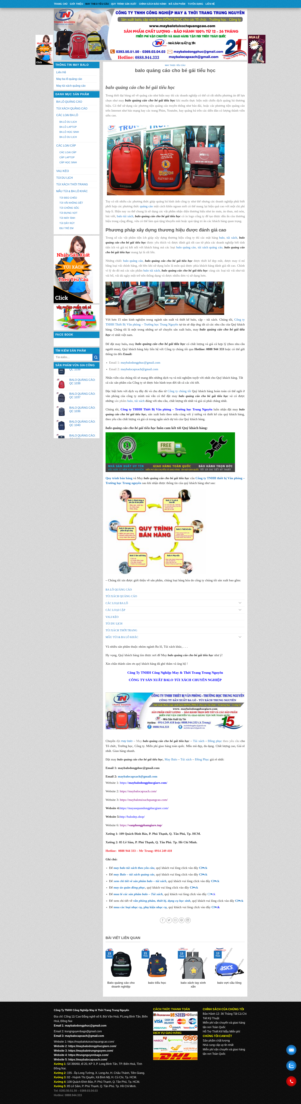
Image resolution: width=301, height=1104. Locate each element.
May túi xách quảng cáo (71, 85)
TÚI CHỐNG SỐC (69, 207)
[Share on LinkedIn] (188, 920)
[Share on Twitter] (169, 920)
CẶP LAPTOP (67, 157)
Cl (212, 881)
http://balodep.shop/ (132, 816)
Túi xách (198, 741)
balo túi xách (125, 216)
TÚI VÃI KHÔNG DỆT (71, 202)
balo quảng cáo (186, 247)
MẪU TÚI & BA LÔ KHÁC (72, 191)
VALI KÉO (62, 171)
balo (222, 237)
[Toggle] (240, 603)
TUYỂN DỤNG (195, 4)
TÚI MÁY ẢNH (67, 218)
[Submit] (95, 357)
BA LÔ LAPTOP (68, 126)
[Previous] (104, 971)
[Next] (245, 971)
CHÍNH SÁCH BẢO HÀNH (152, 4)
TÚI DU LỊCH (64, 177)
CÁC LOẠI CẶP (66, 145)
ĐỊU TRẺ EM (66, 228)
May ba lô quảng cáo (69, 78)
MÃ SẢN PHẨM (177, 4)
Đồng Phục (202, 759)
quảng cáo (146, 206)
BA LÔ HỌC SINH (69, 132)
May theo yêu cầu (97, 4)
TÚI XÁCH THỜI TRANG (72, 184)
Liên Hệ (210, 4)
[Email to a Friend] (175, 920)
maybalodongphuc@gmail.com (140, 362)
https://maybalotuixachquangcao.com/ (144, 800)
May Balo (171, 759)
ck (217, 881)
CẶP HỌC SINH (68, 162)
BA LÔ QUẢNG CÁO (69, 101)
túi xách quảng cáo (210, 247)
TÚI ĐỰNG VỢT (68, 212)
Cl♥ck (203, 868)
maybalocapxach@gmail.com (139, 369)
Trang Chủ (60, 4)
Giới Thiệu (76, 4)
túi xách (232, 237)
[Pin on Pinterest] (181, 920)
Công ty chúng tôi (179, 391)
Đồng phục (215, 741)
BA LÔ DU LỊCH (68, 121)
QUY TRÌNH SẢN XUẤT (124, 4)
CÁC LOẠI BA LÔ (67, 115)
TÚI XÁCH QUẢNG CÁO (71, 108)
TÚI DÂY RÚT (67, 223)
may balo (127, 741)
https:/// (141, 825)
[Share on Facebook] (163, 920)
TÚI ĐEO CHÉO (68, 197)
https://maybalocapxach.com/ (138, 791)
